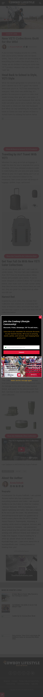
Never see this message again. (21, 380)
